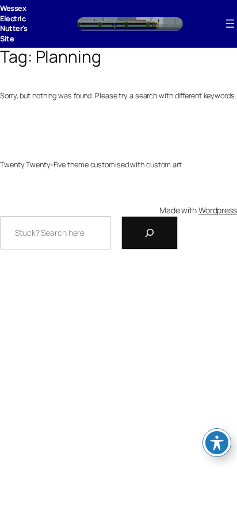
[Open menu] (230, 23)
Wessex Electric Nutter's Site (13, 23)
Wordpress (217, 210)
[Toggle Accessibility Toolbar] (217, 442)
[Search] (149, 232)
